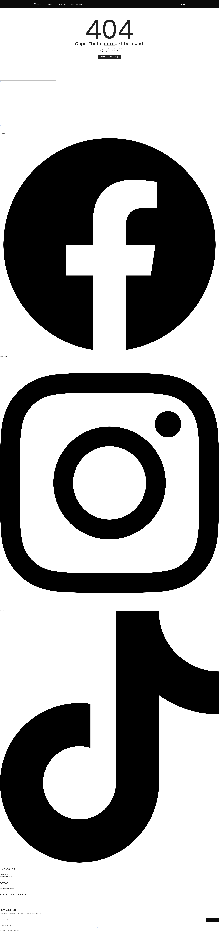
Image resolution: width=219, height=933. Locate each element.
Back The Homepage (109, 57)
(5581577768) (10, 903)
